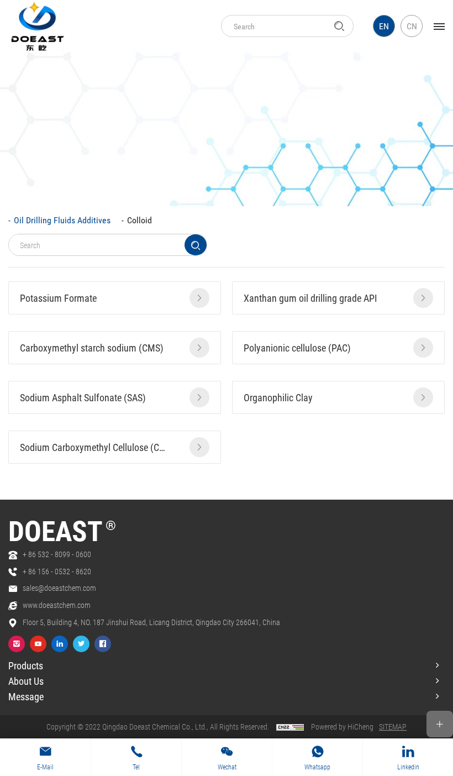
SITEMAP (393, 726)
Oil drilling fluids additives (62, 220)
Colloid (139, 220)
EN (384, 26)
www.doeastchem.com (57, 605)
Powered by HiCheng (342, 726)
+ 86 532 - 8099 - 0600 (57, 554)
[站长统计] (290, 726)
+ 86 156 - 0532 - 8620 (57, 571)
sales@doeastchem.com (59, 588)
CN (412, 26)
